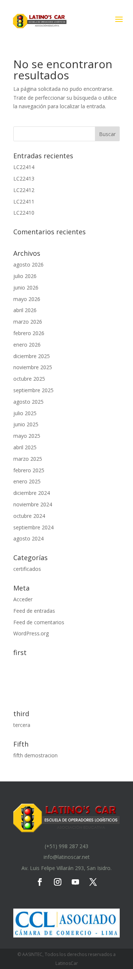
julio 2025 (25, 413)
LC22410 (23, 212)
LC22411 (23, 201)
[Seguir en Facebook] (40, 881)
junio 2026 (25, 287)
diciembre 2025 (31, 356)
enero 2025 (27, 481)
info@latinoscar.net (67, 856)
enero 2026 (27, 344)
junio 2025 (25, 424)
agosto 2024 (28, 538)
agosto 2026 (28, 264)
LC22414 (23, 167)
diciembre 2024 (31, 492)
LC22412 (23, 190)
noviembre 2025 (32, 367)
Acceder (23, 599)
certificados (27, 568)
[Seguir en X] (93, 881)
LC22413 (23, 178)
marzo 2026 (27, 321)
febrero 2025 (28, 470)
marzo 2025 (27, 458)
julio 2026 (25, 276)
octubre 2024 (29, 515)
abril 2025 (25, 447)
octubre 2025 (29, 378)
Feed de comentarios (38, 622)
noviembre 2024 (32, 504)
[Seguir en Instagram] (57, 881)
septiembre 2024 (33, 527)
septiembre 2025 (33, 390)
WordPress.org (31, 633)
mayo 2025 (26, 435)
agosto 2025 (28, 401)
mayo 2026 (26, 298)
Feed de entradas (34, 610)
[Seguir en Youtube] (75, 881)
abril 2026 (25, 310)
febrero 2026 (28, 333)
